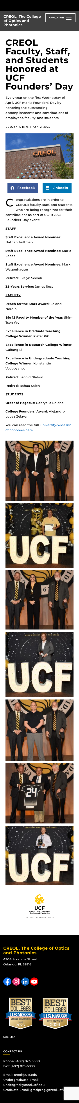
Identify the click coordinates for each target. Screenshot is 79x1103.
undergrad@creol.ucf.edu (24, 1085)
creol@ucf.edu (25, 1075)
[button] (22, 188)
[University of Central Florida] (33, 5)
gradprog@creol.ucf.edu (50, 1090)
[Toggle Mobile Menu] (74, 5)
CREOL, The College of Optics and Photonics (22, 20)
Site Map (9, 1036)
